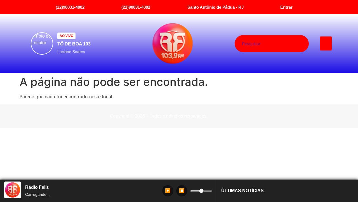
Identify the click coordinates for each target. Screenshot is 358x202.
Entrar (286, 7)
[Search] (292, 43)
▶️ (168, 190)
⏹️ (182, 190)
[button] (326, 43)
